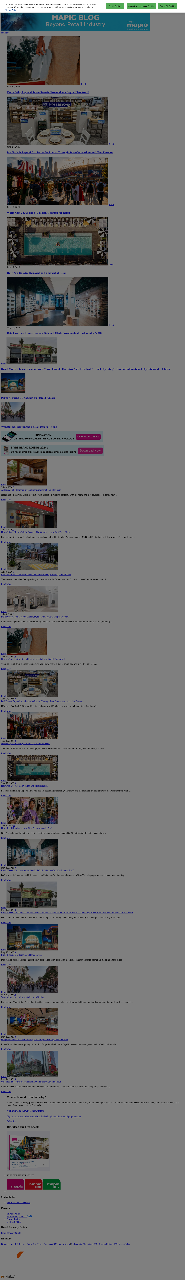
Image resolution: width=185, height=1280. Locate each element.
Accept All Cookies (167, 6)
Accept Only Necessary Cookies (141, 6)
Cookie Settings (115, 6)
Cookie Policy (11, 10)
